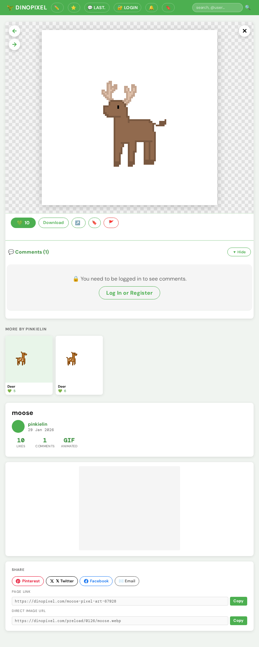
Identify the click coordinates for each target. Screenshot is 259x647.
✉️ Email (127, 581)
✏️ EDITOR (57, 7)
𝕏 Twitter (65, 581)
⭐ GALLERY (74, 7)
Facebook (99, 581)
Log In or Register (129, 292)
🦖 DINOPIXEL (27, 7)
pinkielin (37, 424)
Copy (238, 601)
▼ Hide (239, 252)
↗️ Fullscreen (78, 223)
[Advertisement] (129, 508)
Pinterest (31, 581)
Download (53, 222)
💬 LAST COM (97, 7)
